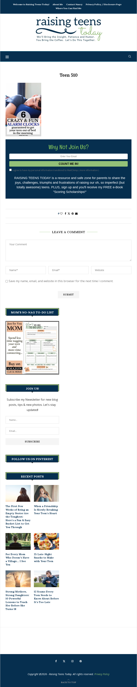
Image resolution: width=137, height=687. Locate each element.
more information (89, 170)
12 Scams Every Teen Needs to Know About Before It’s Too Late (46, 597)
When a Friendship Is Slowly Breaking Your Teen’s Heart (46, 510)
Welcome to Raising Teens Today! (31, 4)
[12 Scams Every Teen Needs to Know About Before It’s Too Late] (46, 578)
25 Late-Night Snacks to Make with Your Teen (44, 558)
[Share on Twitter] (69, 213)
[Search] (129, 56)
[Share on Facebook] (65, 213)
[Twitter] (64, 661)
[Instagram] (72, 661)
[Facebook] (56, 661)
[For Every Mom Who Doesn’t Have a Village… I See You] (18, 541)
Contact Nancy (74, 4)
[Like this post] (61, 213)
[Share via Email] (76, 213)
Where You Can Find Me (68, 8)
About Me (58, 4)
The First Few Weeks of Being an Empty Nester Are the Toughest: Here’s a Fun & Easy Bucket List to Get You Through (18, 517)
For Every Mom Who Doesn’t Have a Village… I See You (17, 559)
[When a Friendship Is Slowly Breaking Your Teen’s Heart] (46, 493)
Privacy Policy (101, 674)
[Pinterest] (81, 661)
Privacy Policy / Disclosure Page (103, 4)
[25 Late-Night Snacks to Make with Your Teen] (46, 541)
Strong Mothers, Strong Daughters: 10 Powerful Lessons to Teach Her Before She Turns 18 (17, 600)
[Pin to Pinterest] (73, 213)
